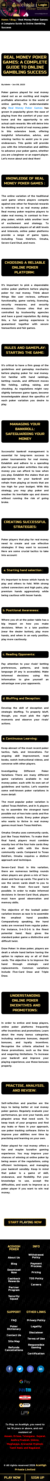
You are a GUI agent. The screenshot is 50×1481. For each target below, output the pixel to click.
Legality (36, 1326)
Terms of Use (36, 1338)
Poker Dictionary (14, 1328)
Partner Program (14, 1289)
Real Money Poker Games (25, 108)
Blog (13, 19)
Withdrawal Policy (36, 1256)
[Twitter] (19, 1368)
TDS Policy (36, 1278)
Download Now (14, 1271)
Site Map (14, 1341)
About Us (14, 1257)
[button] (4, 5)
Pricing (36, 1272)
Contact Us (14, 1335)
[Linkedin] (40, 1368)
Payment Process (36, 1265)
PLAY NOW (12, 1477)
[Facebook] (9, 1368)
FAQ (14, 1320)
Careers (36, 1284)
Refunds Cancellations (14, 1349)
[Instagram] (30, 1368)
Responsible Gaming (36, 1346)
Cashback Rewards (14, 1280)
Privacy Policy (36, 1320)
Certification (36, 1353)
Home (4, 19)
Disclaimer (36, 1332)
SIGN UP (37, 1477)
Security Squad (13, 1297)
